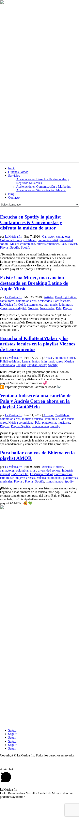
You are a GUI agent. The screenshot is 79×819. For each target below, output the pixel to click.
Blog (11, 194)
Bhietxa (58, 466)
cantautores (63, 236)
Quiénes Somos (18, 172)
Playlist (72, 244)
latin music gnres (52, 361)
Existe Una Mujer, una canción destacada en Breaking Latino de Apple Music (34, 283)
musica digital (17, 308)
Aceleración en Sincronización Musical (41, 190)
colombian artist (48, 240)
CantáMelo (62, 415)
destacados (45, 301)
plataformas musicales (56, 422)
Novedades (47, 308)
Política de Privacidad (14, 762)
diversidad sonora (49, 470)
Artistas (48, 297)
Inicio (11, 168)
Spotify (25, 247)
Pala (63, 244)
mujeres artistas (25, 477)
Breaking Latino (65, 297)
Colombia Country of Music (18, 240)
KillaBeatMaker (10, 361)
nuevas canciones (48, 244)
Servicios (14, 175)
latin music (51, 304)
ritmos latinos (40, 426)
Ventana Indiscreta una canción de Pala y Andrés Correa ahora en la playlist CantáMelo (36, 401)
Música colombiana (22, 244)
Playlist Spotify (9, 247)
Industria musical (33, 419)
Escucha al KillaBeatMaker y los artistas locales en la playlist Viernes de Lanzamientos (37, 344)
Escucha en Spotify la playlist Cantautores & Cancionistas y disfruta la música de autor (31, 222)
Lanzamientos (33, 304)
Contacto (14, 197)
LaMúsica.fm (13, 236)
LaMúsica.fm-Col (11, 304)
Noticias (33, 308)
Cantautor (48, 236)
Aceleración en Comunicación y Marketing (43, 186)
